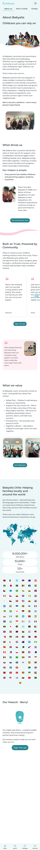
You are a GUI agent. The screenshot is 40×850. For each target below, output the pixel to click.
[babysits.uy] (17, 678)
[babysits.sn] (23, 657)
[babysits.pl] (17, 652)
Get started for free (20, 220)
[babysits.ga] (10, 611)
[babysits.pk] (23, 647)
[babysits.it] (35, 621)
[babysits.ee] (17, 606)
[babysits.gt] (10, 616)
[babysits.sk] (4, 662)
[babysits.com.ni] (29, 642)
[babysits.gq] (10, 606)
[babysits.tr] (17, 672)
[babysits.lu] (29, 632)
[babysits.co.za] (17, 662)
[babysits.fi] (29, 606)
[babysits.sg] (35, 657)
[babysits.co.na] (4, 642)
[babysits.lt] (23, 632)
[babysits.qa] (35, 652)
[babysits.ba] (4, 591)
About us (8, 9)
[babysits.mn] (29, 637)
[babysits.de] (23, 611)
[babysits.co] (17, 596)
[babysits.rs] (29, 657)
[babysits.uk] (4, 678)
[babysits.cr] (23, 596)
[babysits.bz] (29, 585)
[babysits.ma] (35, 637)
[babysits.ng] (35, 642)
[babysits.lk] (35, 662)
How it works (22, 9)
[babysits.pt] (23, 652)
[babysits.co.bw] (10, 591)
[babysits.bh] (10, 585)
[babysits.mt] (4, 637)
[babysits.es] (29, 662)
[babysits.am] (23, 580)
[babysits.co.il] (29, 621)
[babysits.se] (10, 667)
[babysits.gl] (4, 616)
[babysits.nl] (17, 642)
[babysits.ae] (35, 672)
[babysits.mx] (17, 637)
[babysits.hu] (35, 616)
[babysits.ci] (29, 596)
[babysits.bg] (29, 591)
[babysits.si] (10, 662)
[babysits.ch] (17, 667)
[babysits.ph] (10, 652)
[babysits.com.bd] (17, 585)
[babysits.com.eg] (35, 601)
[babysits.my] (35, 632)
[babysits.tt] (4, 672)
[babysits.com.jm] (4, 626)
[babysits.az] (4, 585)
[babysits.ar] (17, 580)
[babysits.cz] (10, 601)
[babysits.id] (17, 621)
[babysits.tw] (23, 667)
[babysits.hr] (35, 596)
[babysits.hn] (23, 616)
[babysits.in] (10, 621)
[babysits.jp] (10, 626)
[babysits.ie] (23, 621)
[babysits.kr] (23, 662)
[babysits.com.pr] (29, 652)
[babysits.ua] (29, 672)
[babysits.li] (17, 632)
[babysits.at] (35, 580)
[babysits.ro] (4, 657)
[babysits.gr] (35, 611)
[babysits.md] (23, 637)
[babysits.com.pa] (29, 647)
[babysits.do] (23, 601)
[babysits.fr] (35, 606)
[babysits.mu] (10, 637)
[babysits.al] (4, 580)
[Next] (37, 296)
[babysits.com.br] (17, 591)
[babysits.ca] (4, 596)
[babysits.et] (23, 606)
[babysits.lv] (10, 632)
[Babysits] (9, 3)
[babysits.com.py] (35, 647)
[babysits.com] (10, 580)
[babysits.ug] (23, 672)
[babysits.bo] (35, 585)
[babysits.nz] (23, 642)
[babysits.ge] (17, 611)
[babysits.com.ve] (23, 678)
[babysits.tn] (10, 672)
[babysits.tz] (29, 667)
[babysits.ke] (29, 626)
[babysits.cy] (4, 601)
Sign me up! (20, 324)
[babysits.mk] (4, 647)
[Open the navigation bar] (35, 3)
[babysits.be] (23, 585)
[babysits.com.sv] (4, 606)
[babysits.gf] (4, 611)
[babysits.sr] (4, 667)
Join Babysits (20, 465)
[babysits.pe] (4, 652)
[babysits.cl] (10, 596)
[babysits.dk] (17, 601)
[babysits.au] (29, 580)
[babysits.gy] (17, 616)
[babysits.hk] (29, 616)
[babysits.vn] (29, 678)
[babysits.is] (4, 621)
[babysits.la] (4, 632)
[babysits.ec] (29, 601)
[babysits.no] (10, 647)
